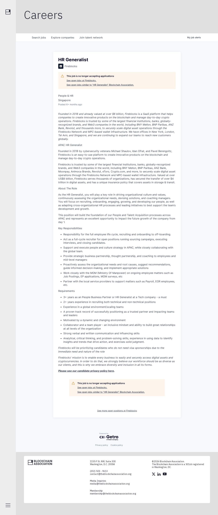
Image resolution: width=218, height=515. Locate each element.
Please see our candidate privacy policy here (86, 370)
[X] (154, 474)
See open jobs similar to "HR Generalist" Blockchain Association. (100, 84)
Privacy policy (101, 445)
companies (62, 37)
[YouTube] (165, 474)
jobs (39, 37)
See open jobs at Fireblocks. (81, 80)
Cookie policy (117, 445)
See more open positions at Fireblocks (117, 410)
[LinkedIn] (159, 474)
